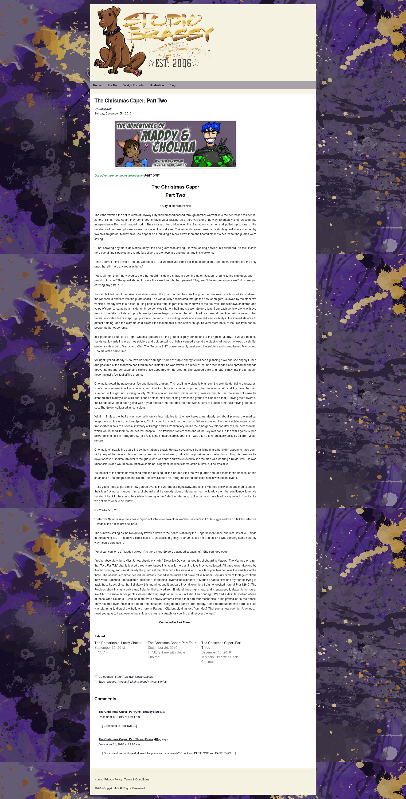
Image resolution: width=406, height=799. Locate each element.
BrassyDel (105, 108)
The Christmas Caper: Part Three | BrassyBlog (130, 739)
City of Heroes (172, 206)
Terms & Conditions (136, 779)
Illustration (157, 85)
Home (97, 85)
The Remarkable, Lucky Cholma (118, 642)
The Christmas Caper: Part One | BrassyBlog (129, 711)
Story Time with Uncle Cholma (134, 676)
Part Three (183, 622)
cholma (111, 681)
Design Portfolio (133, 85)
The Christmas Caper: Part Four (172, 642)
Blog (172, 85)
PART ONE (151, 175)
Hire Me (112, 85)
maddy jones (148, 681)
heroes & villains (128, 681)
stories (162, 681)
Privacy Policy (113, 779)
